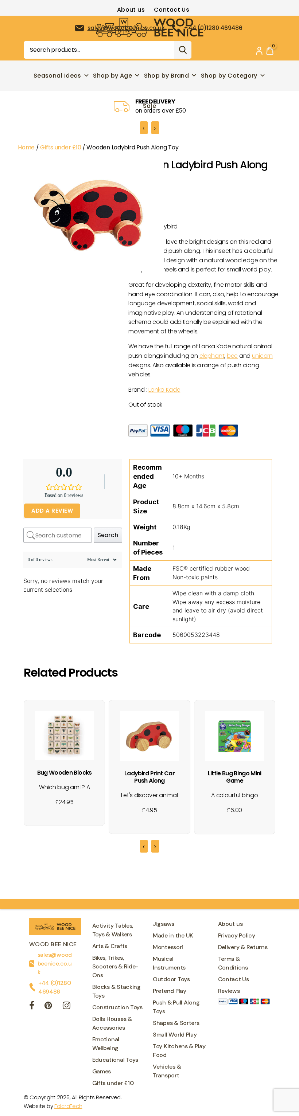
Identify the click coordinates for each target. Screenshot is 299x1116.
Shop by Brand (166, 75)
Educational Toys (115, 1060)
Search (182, 50)
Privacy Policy (236, 935)
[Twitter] (48, 1006)
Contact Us (171, 9)
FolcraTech (68, 1106)
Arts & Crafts (110, 946)
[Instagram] (66, 1006)
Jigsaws (163, 924)
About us (131, 9)
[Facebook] (31, 1006)
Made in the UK (173, 935)
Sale (149, 106)
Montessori (168, 947)
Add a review (52, 510)
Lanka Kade (164, 389)
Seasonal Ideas (57, 75)
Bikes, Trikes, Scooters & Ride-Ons (115, 966)
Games (101, 1071)
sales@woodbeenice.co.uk (55, 963)
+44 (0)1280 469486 (54, 987)
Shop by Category (229, 75)
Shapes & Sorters (176, 1023)
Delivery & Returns (243, 947)
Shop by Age (112, 75)
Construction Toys (117, 1007)
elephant (212, 356)
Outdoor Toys (171, 979)
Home (26, 147)
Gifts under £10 (60, 147)
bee (232, 356)
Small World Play (175, 1034)
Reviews (229, 991)
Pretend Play (169, 991)
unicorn (262, 356)
